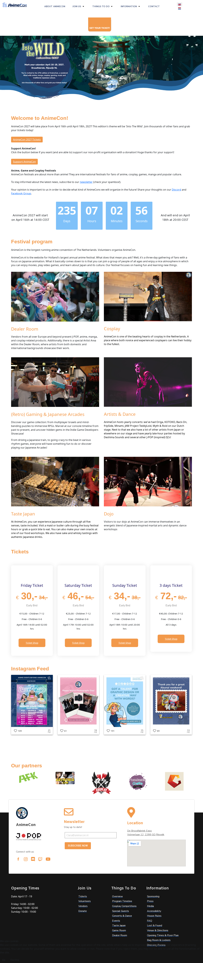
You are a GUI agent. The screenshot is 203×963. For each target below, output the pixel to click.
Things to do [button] (101, 6)
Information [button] (129, 6)
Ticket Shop (32, 642)
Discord (176, 189)
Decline (14, 960)
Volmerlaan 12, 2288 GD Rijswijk (145, 834)
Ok (4, 960)
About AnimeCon (54, 6)
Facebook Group (21, 193)
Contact (154, 6)
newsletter (86, 182)
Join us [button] (76, 6)
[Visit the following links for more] (18, 859)
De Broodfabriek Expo (139, 831)
